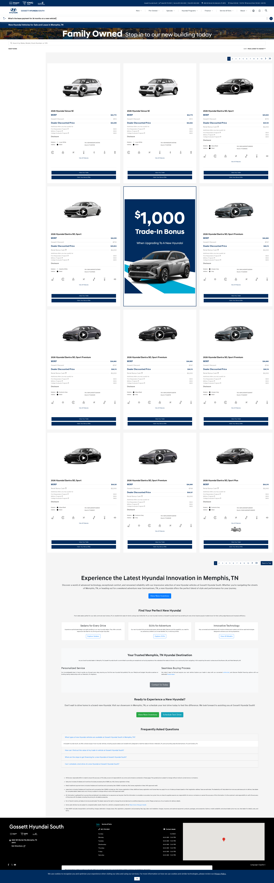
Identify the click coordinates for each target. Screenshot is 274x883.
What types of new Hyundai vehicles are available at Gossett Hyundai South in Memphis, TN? (100, 737)
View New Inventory (159, 596)
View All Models (226, 636)
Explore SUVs (160, 636)
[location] (202, 3)
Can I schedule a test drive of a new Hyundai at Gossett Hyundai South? (92, 764)
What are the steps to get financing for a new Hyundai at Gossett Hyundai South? (96, 757)
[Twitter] (11, 865)
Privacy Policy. (220, 874)
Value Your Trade (83, 172)
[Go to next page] (266, 59)
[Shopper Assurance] (13, 834)
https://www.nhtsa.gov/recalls (137, 805)
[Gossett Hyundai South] (26, 11)
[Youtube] (14, 865)
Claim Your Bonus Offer (83, 177)
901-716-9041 (105, 829)
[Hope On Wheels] (35, 834)
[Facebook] (8, 865)
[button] (223, 840)
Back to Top (266, 563)
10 (261, 59)
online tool (226, 672)
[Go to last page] (269, 59)
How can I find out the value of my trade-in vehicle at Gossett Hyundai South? (94, 750)
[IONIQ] (24, 834)
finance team (171, 674)
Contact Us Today (160, 685)
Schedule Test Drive (172, 714)
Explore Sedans (93, 636)
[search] (266, 10)
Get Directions (17, 846)
